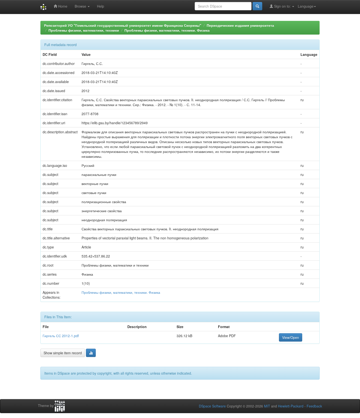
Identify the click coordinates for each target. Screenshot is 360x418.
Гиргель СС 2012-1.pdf (61, 335)
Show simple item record (63, 352)
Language (305, 6)
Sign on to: (282, 6)
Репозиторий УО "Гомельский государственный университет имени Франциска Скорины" (122, 25)
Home (62, 6)
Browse (81, 6)
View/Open (290, 337)
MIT (267, 406)
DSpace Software (212, 406)
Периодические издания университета (240, 25)
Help (100, 6)
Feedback (314, 406)
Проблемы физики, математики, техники (83, 30)
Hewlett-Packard (290, 406)
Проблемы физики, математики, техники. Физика (167, 30)
